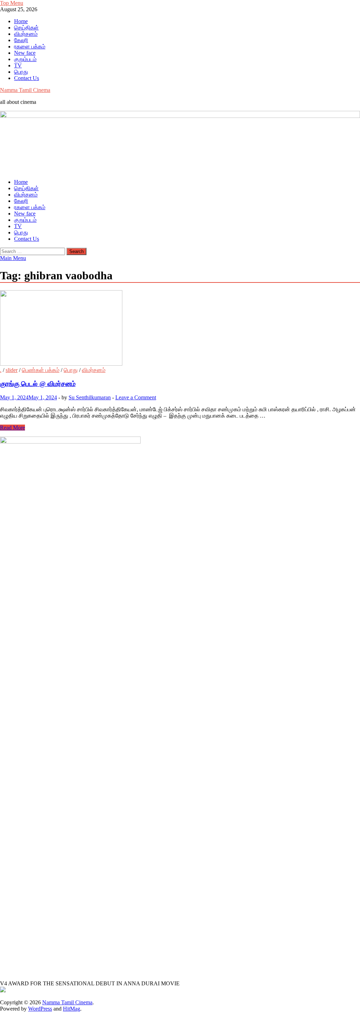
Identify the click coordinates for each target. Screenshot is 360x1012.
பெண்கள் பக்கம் (40, 370)
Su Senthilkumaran (90, 397)
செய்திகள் (26, 28)
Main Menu (13, 258)
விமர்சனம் (26, 34)
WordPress (40, 1009)
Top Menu (11, 3)
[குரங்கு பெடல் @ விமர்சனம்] (180, 328)
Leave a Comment (135, 397)
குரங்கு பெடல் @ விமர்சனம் (38, 383)
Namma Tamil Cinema (25, 90)
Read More (12, 428)
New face (25, 53)
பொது (21, 72)
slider (12, 370)
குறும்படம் (25, 59)
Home (21, 21)
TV (18, 65)
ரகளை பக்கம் (29, 46)
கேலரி (21, 40)
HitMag (71, 1009)
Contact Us (26, 78)
